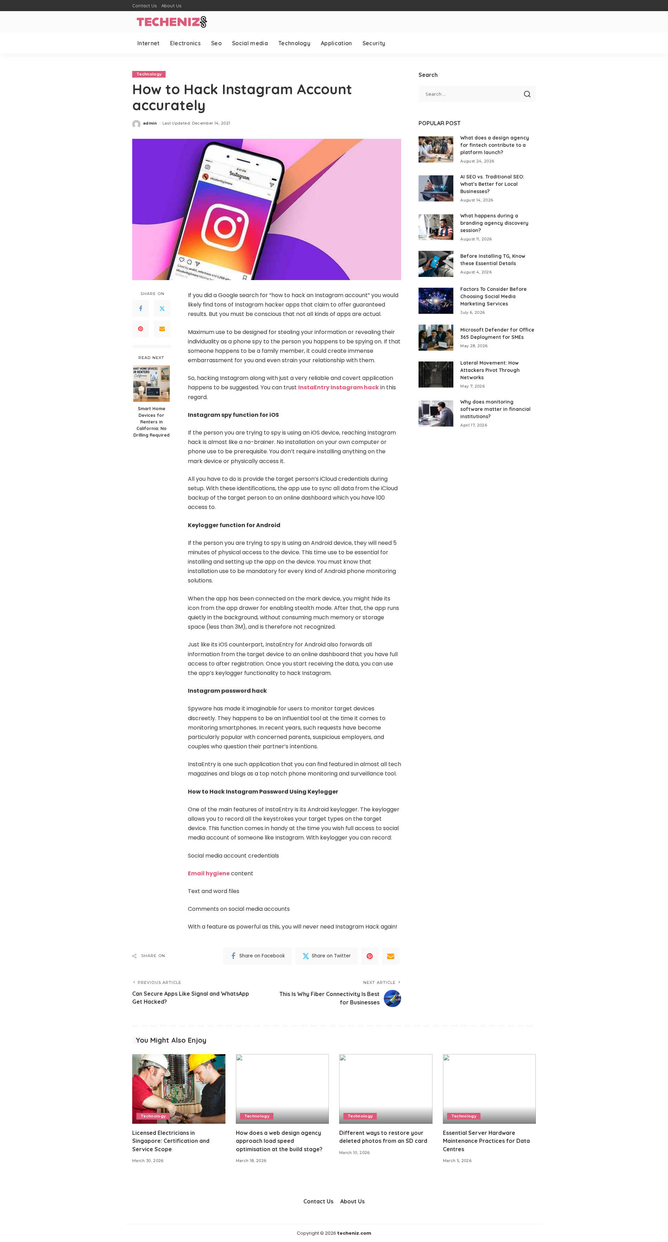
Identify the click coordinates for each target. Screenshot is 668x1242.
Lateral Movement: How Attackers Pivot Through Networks (490, 370)
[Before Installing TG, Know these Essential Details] (436, 264)
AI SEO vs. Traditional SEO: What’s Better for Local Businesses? (492, 184)
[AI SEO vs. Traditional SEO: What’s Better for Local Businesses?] (436, 188)
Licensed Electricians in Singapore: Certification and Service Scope (170, 1140)
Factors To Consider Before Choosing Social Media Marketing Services (493, 296)
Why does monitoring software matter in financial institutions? (495, 409)
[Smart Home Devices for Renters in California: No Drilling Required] (151, 383)
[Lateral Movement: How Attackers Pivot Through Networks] (436, 374)
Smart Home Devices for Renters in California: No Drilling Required (151, 422)
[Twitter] (162, 309)
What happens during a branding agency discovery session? (494, 223)
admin (150, 123)
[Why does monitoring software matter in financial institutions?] (436, 413)
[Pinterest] (140, 329)
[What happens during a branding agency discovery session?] (436, 227)
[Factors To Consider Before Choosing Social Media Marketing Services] (436, 301)
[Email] (162, 329)
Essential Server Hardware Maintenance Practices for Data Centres (486, 1140)
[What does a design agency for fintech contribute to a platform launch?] (436, 149)
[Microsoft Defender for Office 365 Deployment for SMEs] (436, 338)
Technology (148, 74)
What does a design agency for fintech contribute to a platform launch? (494, 145)
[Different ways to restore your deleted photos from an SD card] (385, 1089)
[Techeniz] (170, 22)
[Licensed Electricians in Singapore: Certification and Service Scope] (178, 1089)
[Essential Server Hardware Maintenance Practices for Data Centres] (489, 1089)
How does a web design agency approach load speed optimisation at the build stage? (279, 1140)
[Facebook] (140, 309)
